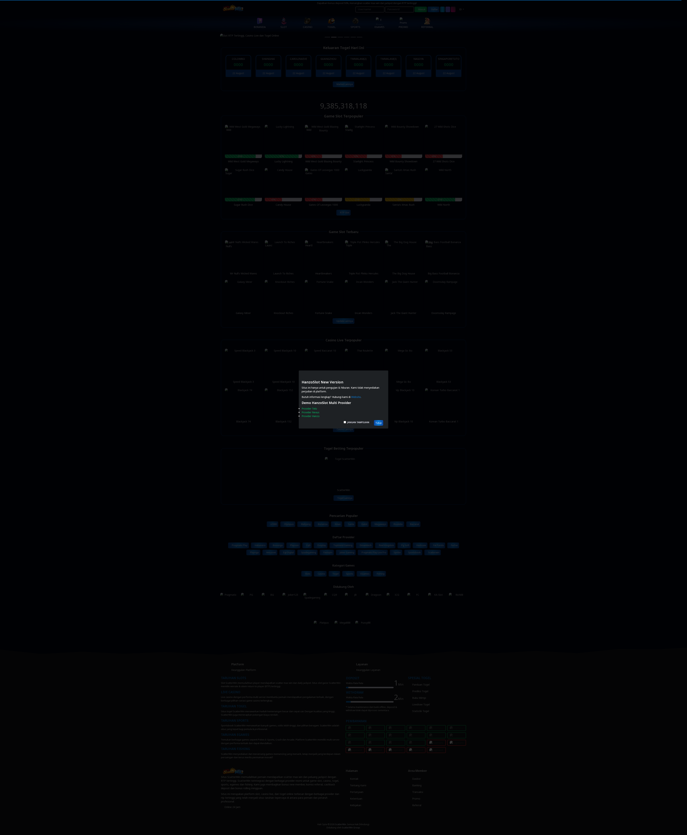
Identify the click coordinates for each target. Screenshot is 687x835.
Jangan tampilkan (358, 422)
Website (356, 397)
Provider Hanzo (311, 416)
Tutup (378, 422)
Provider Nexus (310, 412)
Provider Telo (309, 408)
